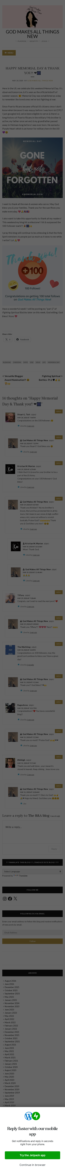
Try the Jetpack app (32, 1155)
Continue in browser (33, 1164)
